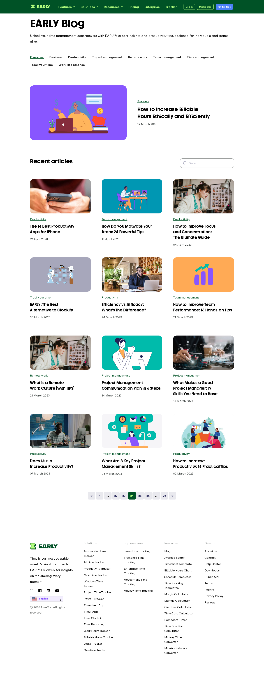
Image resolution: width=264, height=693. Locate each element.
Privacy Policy (214, 596)
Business (55, 57)
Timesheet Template (178, 564)
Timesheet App (94, 605)
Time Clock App (94, 618)
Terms (209, 583)
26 (148, 495)
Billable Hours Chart (178, 570)
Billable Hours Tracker (98, 637)
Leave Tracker (93, 643)
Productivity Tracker (97, 568)
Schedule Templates (177, 577)
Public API (212, 577)
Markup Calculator (177, 600)
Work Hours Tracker (97, 631)
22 (115, 495)
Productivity (77, 57)
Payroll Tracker (94, 599)
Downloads (212, 570)
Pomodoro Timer (175, 620)
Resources (111, 7)
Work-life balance (72, 65)
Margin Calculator (176, 594)
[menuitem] (98, 553)
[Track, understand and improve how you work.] (40, 6)
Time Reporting (94, 624)
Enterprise (152, 7)
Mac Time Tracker (95, 575)
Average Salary (174, 557)
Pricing (133, 7)
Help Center (213, 564)
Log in (189, 6)
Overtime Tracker (95, 650)
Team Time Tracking (137, 551)
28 (164, 495)
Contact (210, 557)
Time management (200, 57)
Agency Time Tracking (138, 590)
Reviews (210, 602)
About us (211, 551)
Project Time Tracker (97, 592)
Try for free (224, 6)
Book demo (205, 6)
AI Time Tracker (94, 562)
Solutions (88, 7)
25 (140, 495)
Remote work (137, 57)
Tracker (171, 7)
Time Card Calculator (179, 613)
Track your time (41, 65)
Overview (37, 57)
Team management (167, 57)
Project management (107, 57)
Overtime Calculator (178, 607)
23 (124, 495)
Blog (167, 551)
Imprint (209, 589)
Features (65, 7)
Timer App (91, 611)
